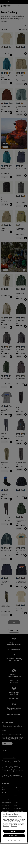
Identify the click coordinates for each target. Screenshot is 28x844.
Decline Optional (14, 836)
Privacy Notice (14, 825)
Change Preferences (14, 840)
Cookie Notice (6, 825)
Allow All (14, 831)
